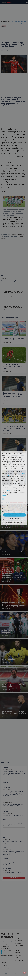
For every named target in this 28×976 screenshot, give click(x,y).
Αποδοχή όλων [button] (14, 515)
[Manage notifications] (24, 973)
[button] (14, 522)
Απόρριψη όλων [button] (14, 518)
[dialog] (14, 488)
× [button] (24, 452)
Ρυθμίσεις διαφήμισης (7, 490)
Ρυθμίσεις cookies (12, 494)
